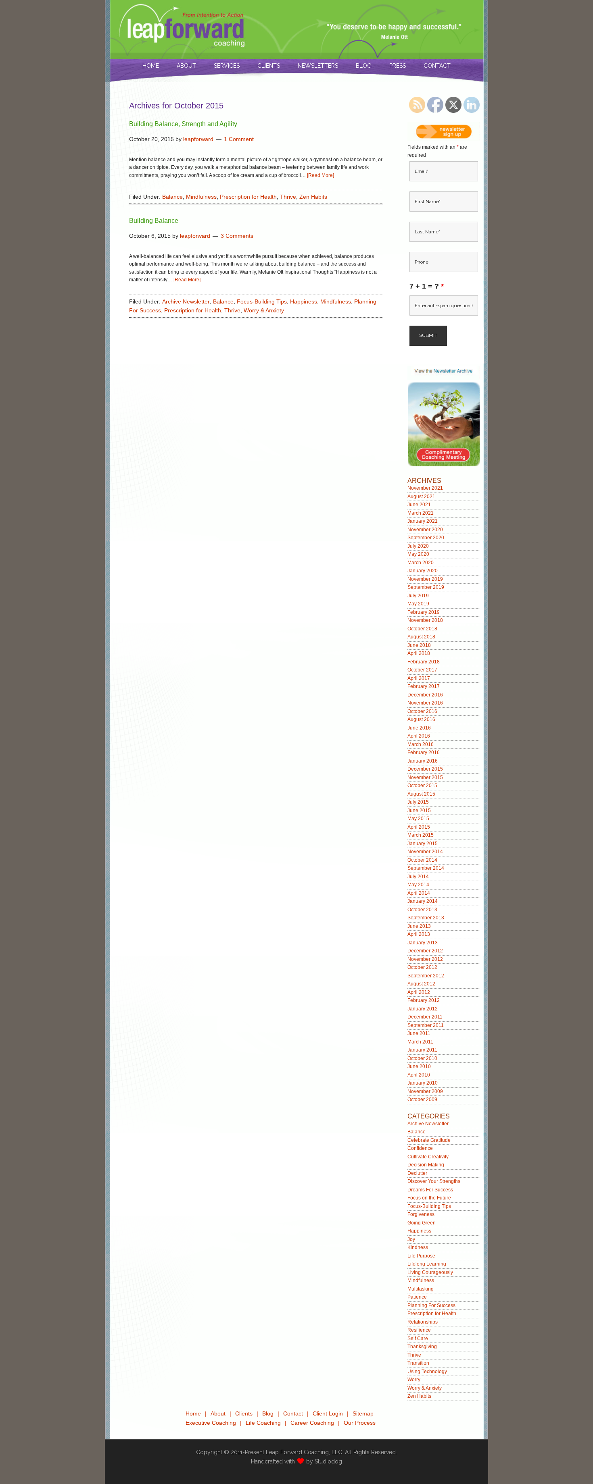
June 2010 (419, 1066)
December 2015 (425, 769)
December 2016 (425, 695)
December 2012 (425, 951)
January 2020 (422, 571)
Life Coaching (263, 1423)
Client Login (328, 1413)
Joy (411, 1239)
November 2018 (425, 620)
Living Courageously (430, 1272)
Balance (172, 196)
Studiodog (328, 1461)
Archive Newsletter (186, 301)
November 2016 (425, 703)
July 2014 (418, 876)
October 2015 (422, 785)
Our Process (360, 1423)
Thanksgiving (422, 1346)
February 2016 (423, 752)
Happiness (303, 301)
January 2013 (422, 943)
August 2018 (421, 637)
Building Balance (153, 220)
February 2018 (423, 662)
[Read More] (320, 175)
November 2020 (425, 529)
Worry (413, 1379)
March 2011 (420, 1042)
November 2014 (425, 851)
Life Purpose (421, 1256)
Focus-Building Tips (262, 301)
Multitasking (420, 1289)
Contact (293, 1413)
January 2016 (422, 761)
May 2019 (418, 604)
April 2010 (418, 1075)
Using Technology (427, 1371)
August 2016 (421, 719)
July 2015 (418, 802)
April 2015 (418, 827)
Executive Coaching (211, 1423)
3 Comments (237, 236)
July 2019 (418, 596)
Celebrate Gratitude (429, 1140)
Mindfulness (201, 196)
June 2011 (418, 1033)
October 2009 (422, 1099)
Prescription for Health (248, 196)
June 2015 (419, 810)
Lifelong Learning (426, 1264)
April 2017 (418, 678)
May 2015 (418, 818)
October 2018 (422, 629)
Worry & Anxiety (264, 310)
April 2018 (418, 653)
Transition (418, 1363)
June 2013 (419, 926)
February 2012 (423, 1000)
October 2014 (422, 860)
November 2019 (425, 579)
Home (193, 1413)
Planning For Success (431, 1305)
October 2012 (422, 967)
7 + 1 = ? (426, 286)
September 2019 (425, 587)
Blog (268, 1413)
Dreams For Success (430, 1190)
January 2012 (422, 1009)
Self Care (417, 1338)
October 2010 (422, 1058)
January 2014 (422, 901)
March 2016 (420, 744)
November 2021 (425, 488)
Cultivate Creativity (428, 1157)
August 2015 (421, 794)
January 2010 (422, 1083)
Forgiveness (420, 1214)
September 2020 (425, 537)
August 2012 (421, 984)
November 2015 (425, 777)
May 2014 (418, 884)
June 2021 (419, 504)
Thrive (288, 196)
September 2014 (425, 868)
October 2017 (422, 670)
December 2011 (425, 1017)
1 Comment (239, 139)
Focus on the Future (429, 1198)
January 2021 (422, 521)
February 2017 (423, 686)
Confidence (420, 1148)
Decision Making (425, 1165)
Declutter (417, 1173)
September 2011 (425, 1025)
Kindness (417, 1247)
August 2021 (421, 496)
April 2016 (418, 736)
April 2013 (418, 934)
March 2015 (420, 835)
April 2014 (418, 893)
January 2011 (422, 1050)
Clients (244, 1413)
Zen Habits (313, 196)
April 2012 (418, 992)
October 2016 (422, 711)
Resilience (419, 1330)
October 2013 (422, 909)
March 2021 (420, 513)
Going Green (421, 1223)
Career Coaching (312, 1423)
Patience (417, 1297)
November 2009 (425, 1091)
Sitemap (363, 1413)
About (218, 1413)
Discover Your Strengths (433, 1181)
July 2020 (418, 546)
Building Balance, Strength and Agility (183, 124)
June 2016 (419, 728)
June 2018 (419, 645)
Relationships (422, 1322)
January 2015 (422, 843)
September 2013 (425, 918)
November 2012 (425, 959)
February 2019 (423, 612)
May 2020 (418, 554)
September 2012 (425, 976)
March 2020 (420, 562)
